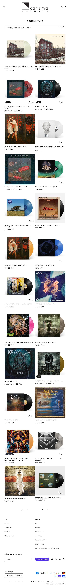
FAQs (37, 523)
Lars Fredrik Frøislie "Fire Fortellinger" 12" (48, 497)
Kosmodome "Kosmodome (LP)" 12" (46, 186)
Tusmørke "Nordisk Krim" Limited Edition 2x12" (19, 342)
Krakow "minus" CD (10, 381)
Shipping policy (48, 583)
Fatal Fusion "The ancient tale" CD (46, 420)
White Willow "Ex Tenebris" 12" (44, 265)
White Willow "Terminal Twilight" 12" (16, 265)
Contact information (60, 583)
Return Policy (39, 531)
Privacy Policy (39, 544)
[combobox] (35, 27)
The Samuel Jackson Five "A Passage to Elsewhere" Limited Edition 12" (17, 459)
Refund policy (41, 581)
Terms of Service (40, 540)
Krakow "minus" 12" (41, 106)
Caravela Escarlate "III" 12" (13, 420)
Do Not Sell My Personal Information (47, 548)
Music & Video (9, 536)
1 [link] (22, 509)
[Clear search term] (59, 27)
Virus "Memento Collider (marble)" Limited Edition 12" (48, 459)
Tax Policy (38, 536)
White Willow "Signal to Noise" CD (15, 498)
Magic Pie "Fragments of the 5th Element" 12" (19, 304)
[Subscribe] (32, 559)
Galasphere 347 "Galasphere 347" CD (16, 186)
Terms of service (61, 581)
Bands (7, 523)
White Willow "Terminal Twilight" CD (16, 146)
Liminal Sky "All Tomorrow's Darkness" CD (48, 66)
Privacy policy (51, 581)
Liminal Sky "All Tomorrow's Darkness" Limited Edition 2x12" (19, 67)
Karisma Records (18, 581)
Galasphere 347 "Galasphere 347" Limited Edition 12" (17, 107)
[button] (4, 7)
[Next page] (47, 510)
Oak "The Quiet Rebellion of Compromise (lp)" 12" (49, 147)
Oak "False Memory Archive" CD (45, 304)
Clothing (7, 531)
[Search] (63, 27)
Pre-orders (8, 527)
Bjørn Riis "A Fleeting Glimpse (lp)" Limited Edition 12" (18, 226)
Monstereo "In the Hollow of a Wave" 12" (48, 225)
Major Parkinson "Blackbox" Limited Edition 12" (49, 381)
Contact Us (39, 527)
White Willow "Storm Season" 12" (45, 342)
